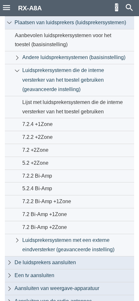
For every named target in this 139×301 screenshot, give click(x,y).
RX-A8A (30, 8)
